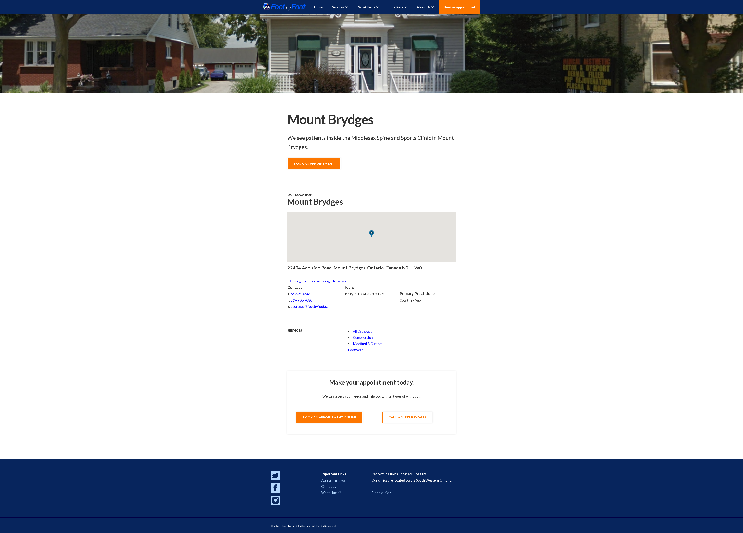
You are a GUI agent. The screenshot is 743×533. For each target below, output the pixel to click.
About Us (423, 7)
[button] (371, 233)
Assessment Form (334, 480)
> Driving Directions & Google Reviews (316, 281)
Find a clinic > (381, 492)
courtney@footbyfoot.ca (310, 306)
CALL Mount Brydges (407, 417)
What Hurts (366, 7)
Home (318, 7)
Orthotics (328, 486)
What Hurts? (331, 492)
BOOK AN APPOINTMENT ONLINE (329, 417)
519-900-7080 (301, 300)
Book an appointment (459, 7)
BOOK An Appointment (314, 163)
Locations (396, 7)
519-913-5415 (301, 294)
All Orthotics (362, 331)
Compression (363, 337)
